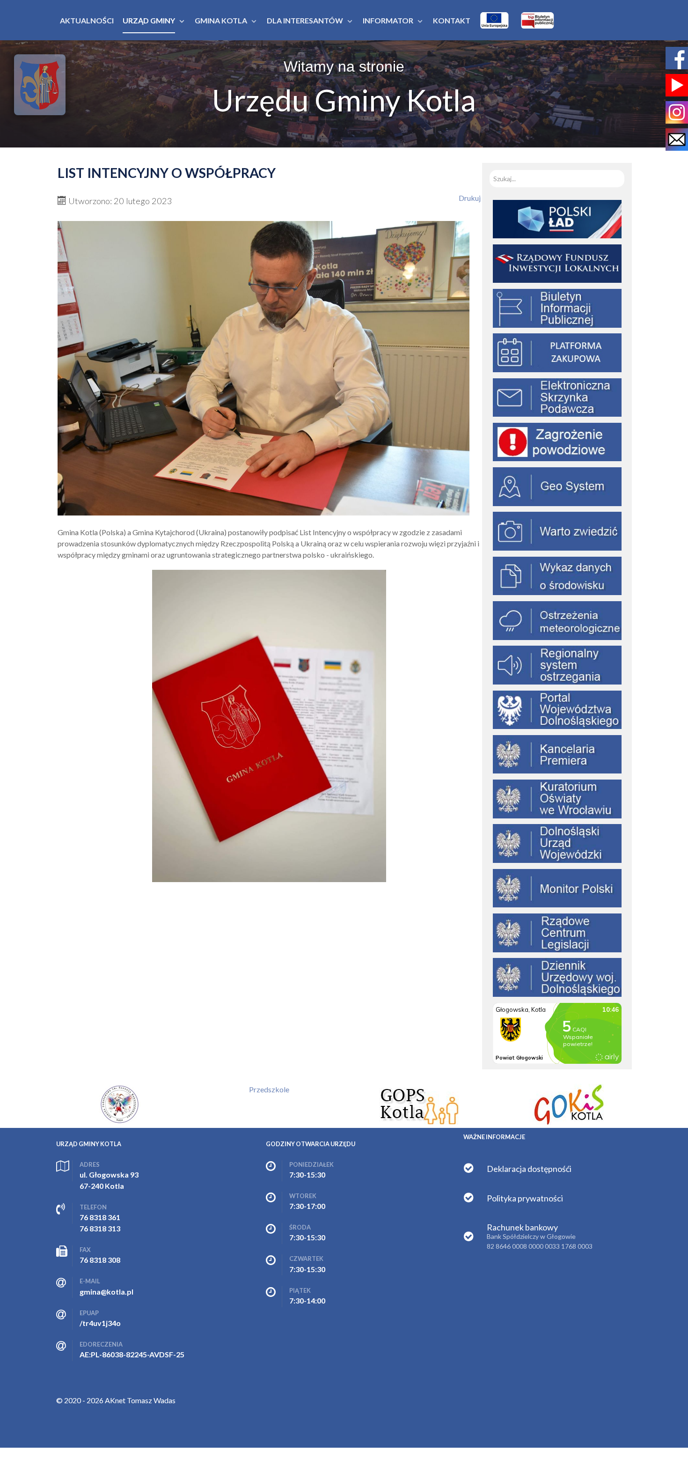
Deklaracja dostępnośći (529, 1168)
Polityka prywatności (525, 1198)
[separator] (149, 20)
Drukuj (470, 197)
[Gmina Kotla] (40, 84)
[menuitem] (87, 20)
